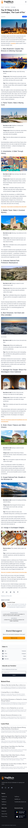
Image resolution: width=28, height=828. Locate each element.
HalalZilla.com (17, 799)
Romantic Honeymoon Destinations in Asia (11, 715)
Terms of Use (4, 813)
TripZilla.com (4, 796)
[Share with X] (14, 592)
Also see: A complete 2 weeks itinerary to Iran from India (14, 572)
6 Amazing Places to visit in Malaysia (10, 692)
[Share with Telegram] (10, 592)
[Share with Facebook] (3, 592)
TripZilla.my (4, 801)
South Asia (7, 7)
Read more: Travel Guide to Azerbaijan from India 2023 (13, 206)
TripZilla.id (4, 799)
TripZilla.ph (4, 804)
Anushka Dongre (11, 602)
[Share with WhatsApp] (7, 592)
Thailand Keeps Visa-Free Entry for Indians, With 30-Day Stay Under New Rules (14, 764)
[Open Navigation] (26, 2)
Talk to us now (14, 638)
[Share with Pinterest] (18, 592)
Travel (2, 7)
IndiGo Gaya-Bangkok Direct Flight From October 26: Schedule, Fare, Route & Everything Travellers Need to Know (14, 737)
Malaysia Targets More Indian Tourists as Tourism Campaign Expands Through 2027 (13, 755)
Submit (14, 675)
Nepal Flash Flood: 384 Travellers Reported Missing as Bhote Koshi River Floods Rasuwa (13, 728)
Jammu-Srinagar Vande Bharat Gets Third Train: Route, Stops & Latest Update (12, 747)
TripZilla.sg (17, 796)
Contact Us (4, 811)
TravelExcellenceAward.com (20, 801)
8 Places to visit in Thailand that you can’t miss (12, 708)
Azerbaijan (13, 7)
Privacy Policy (4, 816)
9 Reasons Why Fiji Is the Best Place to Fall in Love (13, 685)
